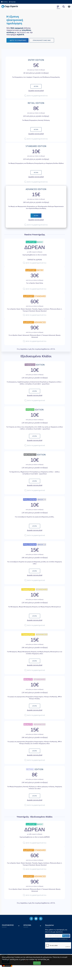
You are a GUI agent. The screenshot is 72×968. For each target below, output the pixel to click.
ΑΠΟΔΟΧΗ (37, 963)
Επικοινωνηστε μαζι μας (42, 40)
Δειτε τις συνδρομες (18, 40)
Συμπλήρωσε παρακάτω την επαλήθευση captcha (56, 940)
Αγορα (36, 86)
